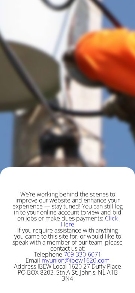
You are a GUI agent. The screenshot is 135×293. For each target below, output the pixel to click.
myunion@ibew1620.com (76, 260)
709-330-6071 (82, 254)
